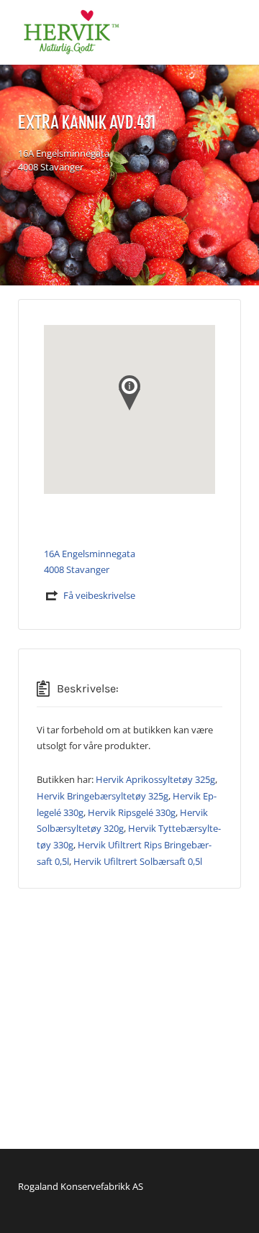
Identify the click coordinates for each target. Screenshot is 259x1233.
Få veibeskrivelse (99, 595)
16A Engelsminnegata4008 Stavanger (63, 160)
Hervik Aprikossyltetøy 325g (155, 779)
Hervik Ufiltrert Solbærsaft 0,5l (137, 861)
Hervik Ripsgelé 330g (132, 812)
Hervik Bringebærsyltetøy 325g (102, 795)
